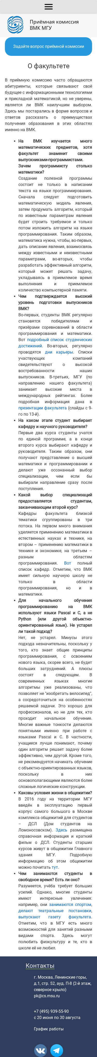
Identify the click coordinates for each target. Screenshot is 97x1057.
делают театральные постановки (55, 910)
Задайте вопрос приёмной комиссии (48, 46)
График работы (49, 1028)
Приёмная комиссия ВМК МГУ (54, 24)
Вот (67, 563)
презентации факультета (42, 408)
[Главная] (17, 24)
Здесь (61, 830)
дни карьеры (59, 352)
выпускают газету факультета (54, 916)
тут (55, 867)
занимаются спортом (70, 904)
